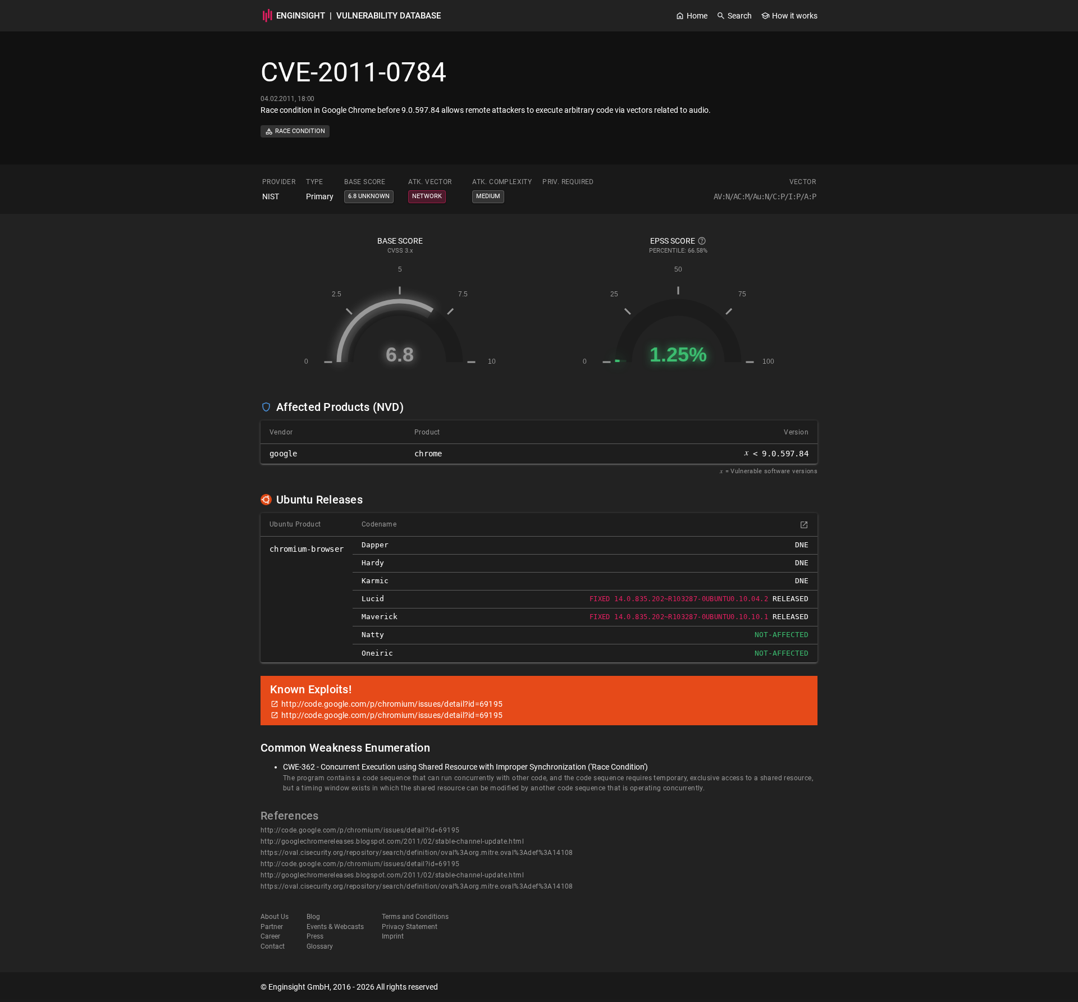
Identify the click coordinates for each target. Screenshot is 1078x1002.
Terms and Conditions (415, 917)
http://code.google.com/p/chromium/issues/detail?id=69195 (360, 830)
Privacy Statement (409, 927)
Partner (272, 927)
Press (315, 936)
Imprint (393, 936)
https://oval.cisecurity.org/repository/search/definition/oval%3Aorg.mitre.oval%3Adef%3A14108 (417, 853)
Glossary (320, 946)
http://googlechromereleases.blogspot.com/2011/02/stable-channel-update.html (392, 841)
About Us (275, 917)
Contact (273, 946)
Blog (313, 917)
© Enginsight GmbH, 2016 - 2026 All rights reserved (349, 986)
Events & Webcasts (335, 927)
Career (270, 936)
